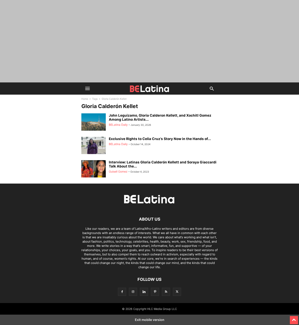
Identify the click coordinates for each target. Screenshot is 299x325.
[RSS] (166, 292)
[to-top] (294, 318)
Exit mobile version (149, 320)
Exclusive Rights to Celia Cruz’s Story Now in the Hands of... (160, 139)
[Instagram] (133, 292)
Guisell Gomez (118, 171)
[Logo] (149, 207)
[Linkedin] (144, 292)
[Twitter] (177, 292)
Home (84, 98)
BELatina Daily (118, 124)
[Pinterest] (155, 292)
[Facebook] (122, 292)
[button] (87, 88)
